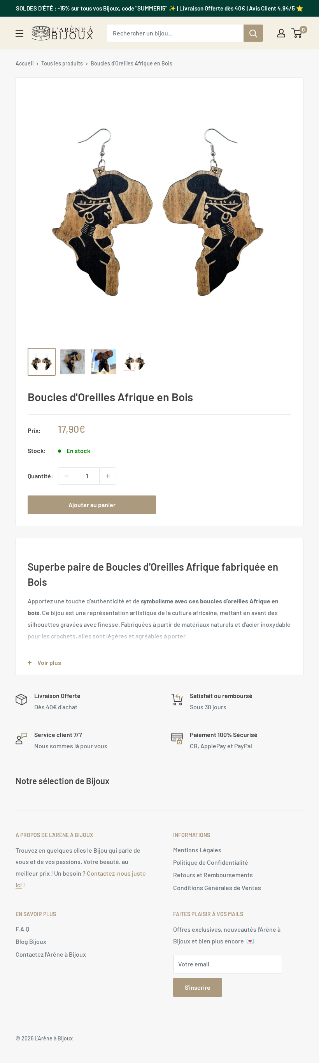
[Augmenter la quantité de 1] (108, 476)
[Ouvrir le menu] (19, 33)
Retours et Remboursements (213, 874)
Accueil (24, 63)
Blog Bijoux (31, 941)
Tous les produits (62, 63)
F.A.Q (22, 929)
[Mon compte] (281, 33)
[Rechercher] (253, 33)
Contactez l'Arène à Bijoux (51, 954)
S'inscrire (197, 987)
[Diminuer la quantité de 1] (66, 476)
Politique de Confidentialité (210, 862)
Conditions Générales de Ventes (217, 887)
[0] (297, 33)
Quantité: (40, 475)
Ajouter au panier (92, 504)
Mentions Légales (197, 849)
